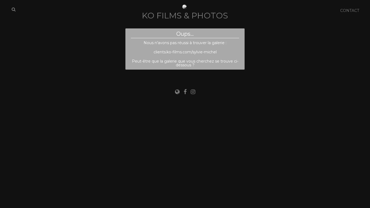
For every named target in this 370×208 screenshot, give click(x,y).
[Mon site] (178, 92)
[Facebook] (186, 92)
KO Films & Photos (185, 16)
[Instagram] (193, 92)
